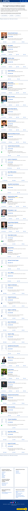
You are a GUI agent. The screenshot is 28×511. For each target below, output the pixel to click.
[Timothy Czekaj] (4, 384)
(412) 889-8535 (10, 422)
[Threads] (14, 502)
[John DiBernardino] (4, 174)
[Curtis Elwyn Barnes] (4, 111)
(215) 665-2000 (10, 287)
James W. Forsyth (12, 443)
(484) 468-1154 (10, 262)
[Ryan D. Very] (4, 359)
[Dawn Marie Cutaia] (4, 237)
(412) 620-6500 (10, 434)
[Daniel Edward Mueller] (4, 225)
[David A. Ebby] (4, 336)
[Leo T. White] (4, 275)
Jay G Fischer (11, 247)
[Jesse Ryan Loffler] (4, 434)
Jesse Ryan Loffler (12, 431)
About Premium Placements (20, 495)
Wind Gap (3, 476)
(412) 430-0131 (10, 360)
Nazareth (3, 473)
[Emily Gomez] (4, 372)
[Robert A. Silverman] (4, 287)
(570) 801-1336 (10, 49)
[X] (16, 502)
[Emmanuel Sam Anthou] (4, 397)
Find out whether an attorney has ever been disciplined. (6, 493)
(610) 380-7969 (10, 213)
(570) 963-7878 (10, 136)
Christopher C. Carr (12, 210)
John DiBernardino (12, 171)
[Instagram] (13, 502)
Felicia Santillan (11, 407)
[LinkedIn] (10, 502)
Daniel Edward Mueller (13, 222)
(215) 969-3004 (10, 99)
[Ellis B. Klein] (4, 85)
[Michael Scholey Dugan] (4, 263)
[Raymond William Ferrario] (4, 136)
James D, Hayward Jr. (12, 159)
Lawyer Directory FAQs (19, 493)
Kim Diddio (10, 45)
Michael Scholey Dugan (13, 260)
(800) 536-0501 (10, 85)
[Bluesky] (15, 502)
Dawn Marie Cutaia (12, 235)
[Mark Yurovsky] (4, 99)
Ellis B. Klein (10, 82)
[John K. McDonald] (4, 324)
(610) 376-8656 (10, 187)
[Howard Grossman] (4, 299)
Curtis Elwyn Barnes (12, 108)
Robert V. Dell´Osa (12, 309)
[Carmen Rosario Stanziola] (4, 148)
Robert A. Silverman (12, 284)
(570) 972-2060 (10, 36)
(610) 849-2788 (10, 62)
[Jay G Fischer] (4, 250)
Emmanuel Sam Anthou (13, 394)
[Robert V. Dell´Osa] (4, 312)
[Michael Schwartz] (4, 123)
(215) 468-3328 (10, 199)
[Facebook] (12, 502)
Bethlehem (3, 477)
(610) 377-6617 (10, 175)
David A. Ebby (11, 333)
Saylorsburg (3, 475)
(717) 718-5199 (10, 237)
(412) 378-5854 (10, 372)
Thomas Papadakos (12, 419)
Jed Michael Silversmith (13, 345)
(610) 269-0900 (10, 250)
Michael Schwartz (12, 121)
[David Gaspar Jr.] (4, 73)
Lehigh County (4, 485)
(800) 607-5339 (10, 275)
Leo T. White (10, 272)
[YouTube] (11, 502)
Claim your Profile (18, 494)
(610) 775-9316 (10, 111)
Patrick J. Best (11, 58)
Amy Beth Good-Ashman (13, 184)
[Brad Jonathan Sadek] (4, 199)
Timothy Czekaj (11, 382)
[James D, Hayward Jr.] (4, 161)
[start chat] (25, 509)
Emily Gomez (11, 369)
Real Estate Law (18, 473)
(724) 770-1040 (10, 409)
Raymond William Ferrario (14, 133)
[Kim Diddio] (4, 48)
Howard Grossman (12, 297)
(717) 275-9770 (10, 384)
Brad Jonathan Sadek (12, 196)
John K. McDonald (12, 322)
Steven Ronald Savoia (13, 33)
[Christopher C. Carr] (4, 212)
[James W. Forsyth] (4, 446)
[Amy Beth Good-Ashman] (4, 186)
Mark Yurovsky (11, 96)
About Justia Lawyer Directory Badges (20, 491)
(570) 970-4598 (10, 162)
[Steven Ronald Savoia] (4, 35)
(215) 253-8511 (10, 348)
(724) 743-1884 (10, 397)
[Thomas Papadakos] (4, 421)
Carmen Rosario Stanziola (14, 145)
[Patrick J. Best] (4, 60)
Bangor (3, 474)
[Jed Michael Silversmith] (4, 348)
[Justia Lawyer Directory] (6, 1)
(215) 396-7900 (10, 123)
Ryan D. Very (11, 357)
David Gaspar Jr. (11, 70)
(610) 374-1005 (10, 148)
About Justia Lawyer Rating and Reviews (20, 497)
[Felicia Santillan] (4, 409)
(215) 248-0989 (10, 225)
